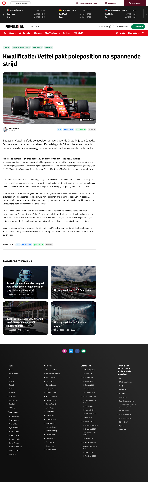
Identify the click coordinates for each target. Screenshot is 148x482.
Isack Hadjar (50, 408)
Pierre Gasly (50, 442)
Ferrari (11, 385)
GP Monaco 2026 (88, 389)
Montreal (48, 47)
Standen (38, 32)
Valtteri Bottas (51, 450)
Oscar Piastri (50, 438)
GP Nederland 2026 (89, 414)
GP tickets (120, 32)
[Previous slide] (3, 14)
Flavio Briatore (14, 432)
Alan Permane (14, 420)
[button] (135, 3)
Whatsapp (82, 129)
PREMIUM (78, 32)
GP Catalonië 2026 (89, 393)
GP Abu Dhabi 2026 (89, 456)
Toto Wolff (12, 454)
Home (121, 378)
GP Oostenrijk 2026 (89, 397)
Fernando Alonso (51, 393)
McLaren (12, 393)
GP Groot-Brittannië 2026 (89, 401)
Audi (10, 377)
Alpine (11, 370)
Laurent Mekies (14, 451)
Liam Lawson (50, 423)
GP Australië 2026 (89, 370)
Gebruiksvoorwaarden (126, 401)
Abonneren (138, 26)
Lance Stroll (50, 412)
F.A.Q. (121, 386)
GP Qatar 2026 (88, 452)
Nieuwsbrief (133, 32)
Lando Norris (50, 416)
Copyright (122, 430)
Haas (11, 389)
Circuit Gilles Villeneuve (21, 47)
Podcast (66, 32)
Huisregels (122, 390)
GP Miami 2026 (88, 381)
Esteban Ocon (50, 389)
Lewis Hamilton (51, 419)
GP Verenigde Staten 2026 (90, 434)
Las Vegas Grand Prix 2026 (90, 447)
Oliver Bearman (51, 435)
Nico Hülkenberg (51, 431)
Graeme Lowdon (14, 439)
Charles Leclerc (51, 385)
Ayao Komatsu (14, 428)
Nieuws (12, 32)
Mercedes (12, 397)
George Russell (51, 404)
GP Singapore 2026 (89, 429)
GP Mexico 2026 (88, 439)
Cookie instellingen (125, 418)
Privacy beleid (124, 411)
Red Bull (12, 404)
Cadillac (11, 381)
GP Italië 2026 (87, 418)
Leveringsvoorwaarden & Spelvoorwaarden (127, 406)
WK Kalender (25, 32)
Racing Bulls (13, 400)
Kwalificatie (37, 47)
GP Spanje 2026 (88, 421)
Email (93, 129)
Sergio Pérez (50, 446)
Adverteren (123, 397)
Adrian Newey (14, 416)
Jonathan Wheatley (15, 447)
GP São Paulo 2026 (89, 443)
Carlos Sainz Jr (51, 381)
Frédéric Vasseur (15, 435)
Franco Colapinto (51, 397)
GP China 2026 (88, 374)
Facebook (69, 129)
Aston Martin (13, 374)
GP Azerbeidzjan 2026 (90, 425)
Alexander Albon (51, 370)
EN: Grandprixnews (125, 382)
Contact (121, 426)
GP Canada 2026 (88, 385)
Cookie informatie (125, 415)
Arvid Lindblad (51, 377)
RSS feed (122, 393)
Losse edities (122, 26)
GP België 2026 (88, 406)
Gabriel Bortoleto (51, 400)
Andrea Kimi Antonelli (53, 374)
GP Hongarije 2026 (89, 410)
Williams (12, 408)
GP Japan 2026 (88, 377)
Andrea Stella (13, 424)
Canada (6, 47)
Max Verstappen (52, 32)
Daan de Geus (14, 128)
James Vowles (14, 443)
